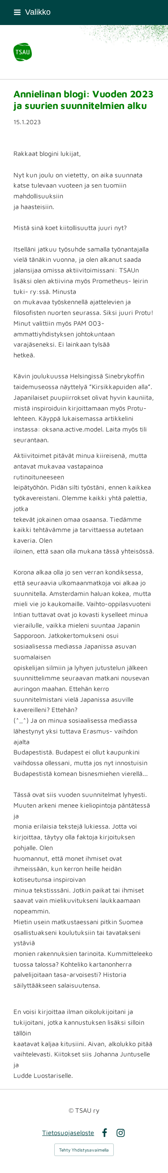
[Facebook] (104, 1133)
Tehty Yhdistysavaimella (84, 1149)
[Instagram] (120, 1133)
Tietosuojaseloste (68, 1132)
